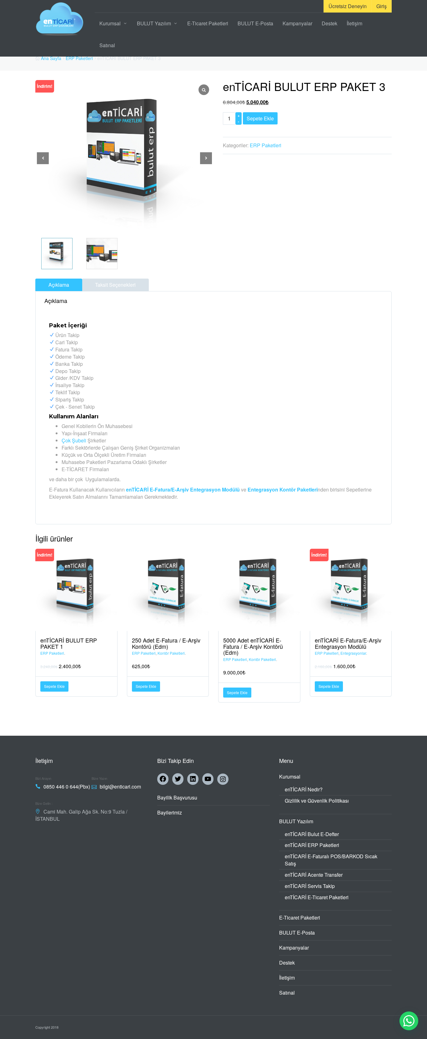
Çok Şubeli (74, 440)
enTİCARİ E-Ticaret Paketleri (317, 897)
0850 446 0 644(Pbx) (66, 786)
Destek (329, 23)
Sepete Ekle (260, 118)
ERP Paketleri (79, 58)
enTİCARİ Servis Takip (310, 886)
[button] (206, 158)
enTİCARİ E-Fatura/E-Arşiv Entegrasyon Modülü (183, 489)
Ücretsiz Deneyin (348, 6)
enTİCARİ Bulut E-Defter (312, 834)
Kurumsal (110, 23)
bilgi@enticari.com (120, 786)
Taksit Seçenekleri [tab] (115, 284)
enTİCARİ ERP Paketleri (312, 845)
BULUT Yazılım (154, 23)
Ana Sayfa (51, 58)
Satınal (107, 45)
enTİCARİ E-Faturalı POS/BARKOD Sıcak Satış (331, 860)
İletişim (354, 23)
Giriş (381, 6)
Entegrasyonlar (353, 653)
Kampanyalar (297, 23)
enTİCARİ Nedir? (304, 789)
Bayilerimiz (169, 812)
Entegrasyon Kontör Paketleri (283, 489)
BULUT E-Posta (255, 23)
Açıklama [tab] (58, 284)
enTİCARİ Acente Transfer (314, 874)
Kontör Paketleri (171, 653)
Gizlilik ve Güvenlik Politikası (317, 800)
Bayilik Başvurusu (177, 797)
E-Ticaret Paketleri (207, 23)
